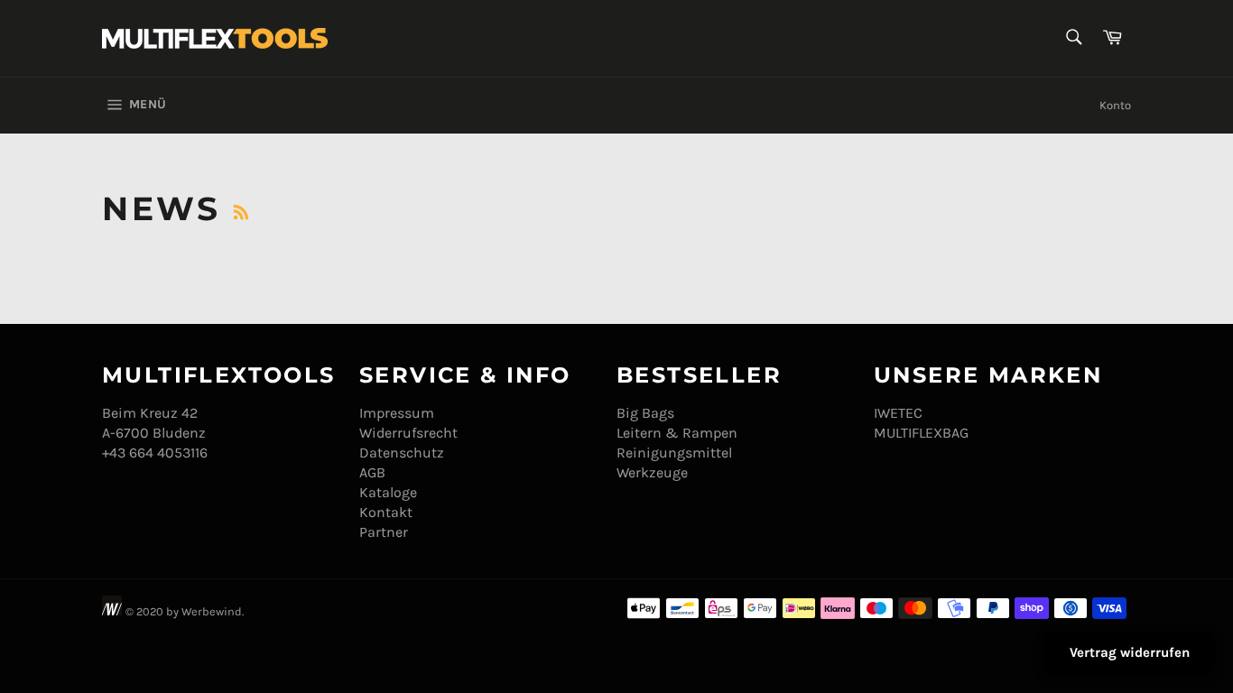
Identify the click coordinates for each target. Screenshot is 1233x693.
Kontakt (386, 512)
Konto (1115, 105)
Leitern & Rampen (676, 432)
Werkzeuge (652, 472)
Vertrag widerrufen (1130, 652)
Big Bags (645, 412)
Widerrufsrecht (408, 432)
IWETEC (898, 412)
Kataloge (388, 492)
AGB (372, 472)
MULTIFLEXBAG (921, 432)
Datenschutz (401, 452)
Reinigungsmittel (674, 452)
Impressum (396, 412)
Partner (383, 532)
